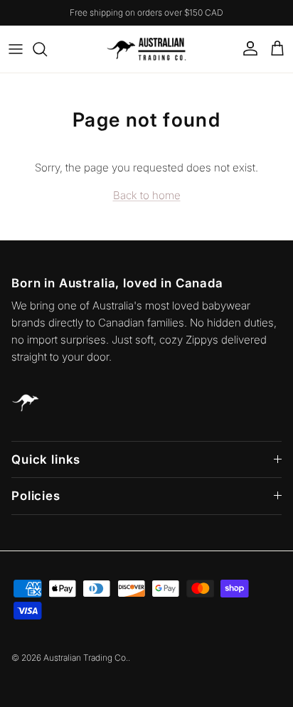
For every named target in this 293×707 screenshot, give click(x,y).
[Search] (47, 49)
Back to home (147, 195)
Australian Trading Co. (85, 657)
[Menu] (15, 49)
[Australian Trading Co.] (146, 49)
